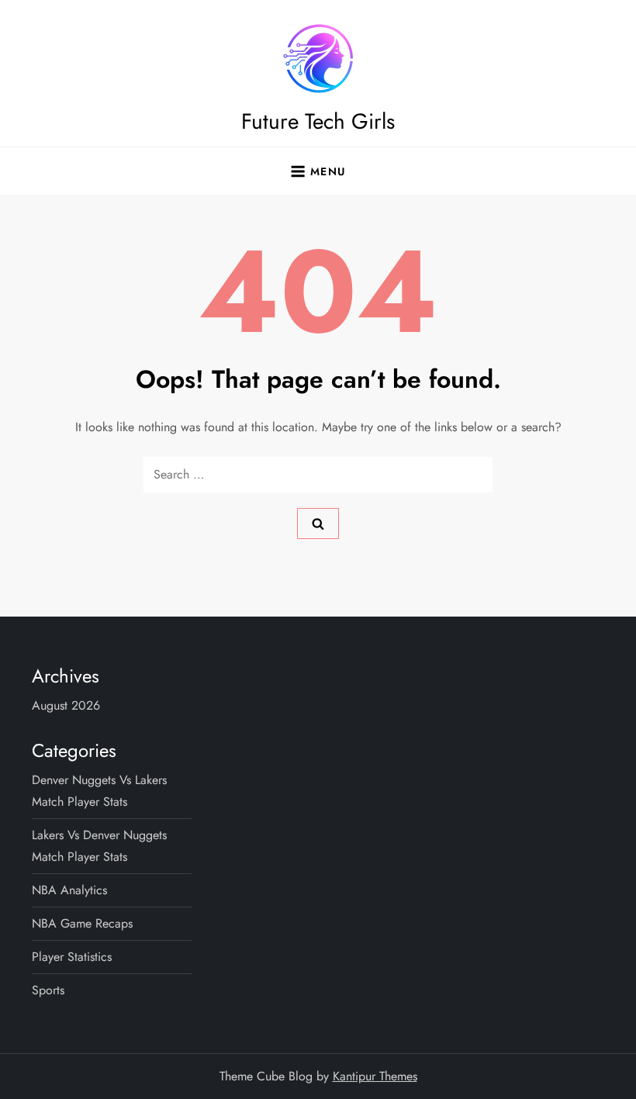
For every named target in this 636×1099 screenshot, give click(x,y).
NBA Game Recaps (82, 923)
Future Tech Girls (318, 121)
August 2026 (66, 705)
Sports (48, 990)
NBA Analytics (69, 890)
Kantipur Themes (375, 1076)
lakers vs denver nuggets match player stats (99, 846)
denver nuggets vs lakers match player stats (99, 790)
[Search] (318, 523)
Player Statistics (72, 957)
